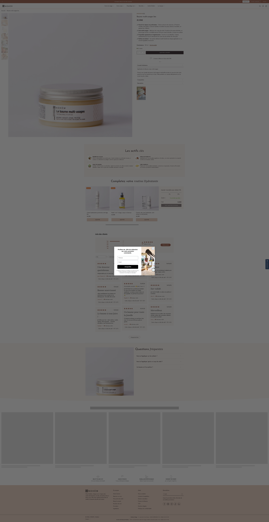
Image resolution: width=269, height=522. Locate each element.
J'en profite (127, 267)
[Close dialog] (153, 248)
